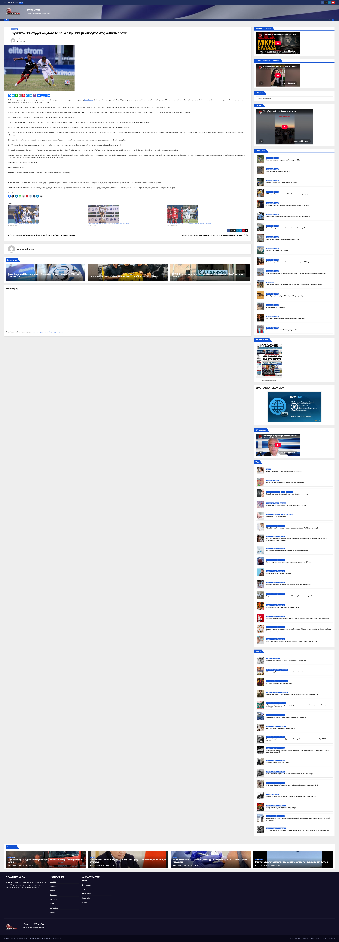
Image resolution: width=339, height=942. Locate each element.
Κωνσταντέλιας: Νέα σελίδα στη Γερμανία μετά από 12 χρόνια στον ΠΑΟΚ (123, 276)
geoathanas (24, 39)
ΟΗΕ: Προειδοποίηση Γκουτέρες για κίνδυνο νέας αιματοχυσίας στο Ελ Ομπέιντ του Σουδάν (294, 284)
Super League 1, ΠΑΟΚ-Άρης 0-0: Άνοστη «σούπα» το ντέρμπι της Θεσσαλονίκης (42, 235)
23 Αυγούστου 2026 (15, 865)
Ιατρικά (138, 20)
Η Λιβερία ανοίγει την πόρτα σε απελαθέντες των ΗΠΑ (283, 160)
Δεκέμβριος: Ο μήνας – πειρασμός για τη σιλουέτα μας (282, 607)
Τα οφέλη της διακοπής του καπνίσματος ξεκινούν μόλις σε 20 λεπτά (287, 494)
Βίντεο (52, 912)
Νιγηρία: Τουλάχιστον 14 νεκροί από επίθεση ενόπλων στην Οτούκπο (287, 228)
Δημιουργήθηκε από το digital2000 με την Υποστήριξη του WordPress (23, 938)
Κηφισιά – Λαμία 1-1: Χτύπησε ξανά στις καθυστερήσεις (23, 223)
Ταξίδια (120, 20)
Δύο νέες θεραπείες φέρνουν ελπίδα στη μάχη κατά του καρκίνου (286, 505)
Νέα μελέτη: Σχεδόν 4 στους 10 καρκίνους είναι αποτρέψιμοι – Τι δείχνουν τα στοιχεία (292, 528)
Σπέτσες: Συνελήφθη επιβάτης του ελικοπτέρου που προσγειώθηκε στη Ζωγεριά (291, 862)
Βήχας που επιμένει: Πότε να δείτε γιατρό (278, 573)
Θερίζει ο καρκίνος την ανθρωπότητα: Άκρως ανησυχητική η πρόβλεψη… (288, 562)
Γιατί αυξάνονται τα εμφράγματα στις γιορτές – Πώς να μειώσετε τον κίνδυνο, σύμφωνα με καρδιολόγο (297, 618)
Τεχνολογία (54, 908)
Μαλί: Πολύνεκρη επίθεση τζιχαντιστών (278, 171)
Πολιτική (41, 20)
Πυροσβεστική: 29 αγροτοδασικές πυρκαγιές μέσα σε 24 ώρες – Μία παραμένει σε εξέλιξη (45, 860)
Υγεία (52, 903)
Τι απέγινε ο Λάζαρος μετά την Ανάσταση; (279, 683)
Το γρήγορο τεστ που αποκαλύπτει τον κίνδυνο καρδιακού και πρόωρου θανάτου (291, 596)
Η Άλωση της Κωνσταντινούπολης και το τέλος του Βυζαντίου (285, 672)
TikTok (86, 902)
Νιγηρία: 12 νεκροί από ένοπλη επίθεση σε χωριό (281, 182)
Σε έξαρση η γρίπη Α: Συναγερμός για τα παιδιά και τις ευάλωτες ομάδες (288, 584)
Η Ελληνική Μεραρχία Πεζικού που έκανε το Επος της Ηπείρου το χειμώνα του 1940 (292, 785)
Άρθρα (324, 938)
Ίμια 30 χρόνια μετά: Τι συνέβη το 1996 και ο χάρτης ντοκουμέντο (286, 717)
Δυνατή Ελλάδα (33, 10)
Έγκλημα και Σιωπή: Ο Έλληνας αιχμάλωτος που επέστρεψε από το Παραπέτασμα (292, 694)
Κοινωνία (53, 895)
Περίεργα (166, 20)
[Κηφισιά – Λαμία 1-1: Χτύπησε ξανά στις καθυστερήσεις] (47, 214)
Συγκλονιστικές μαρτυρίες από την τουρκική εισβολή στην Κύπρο (286, 660)
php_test (297, 938)
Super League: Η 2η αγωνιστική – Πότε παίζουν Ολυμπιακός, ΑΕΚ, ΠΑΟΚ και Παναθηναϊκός (43, 275)
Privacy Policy (305, 938)
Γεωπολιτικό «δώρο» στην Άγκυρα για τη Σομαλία (281, 330)
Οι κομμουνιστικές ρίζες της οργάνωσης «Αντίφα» (281, 808)
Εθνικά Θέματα (73, 20)
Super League (88, 100)
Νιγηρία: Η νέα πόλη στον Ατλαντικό (277, 250)
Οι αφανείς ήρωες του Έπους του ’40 (277, 762)
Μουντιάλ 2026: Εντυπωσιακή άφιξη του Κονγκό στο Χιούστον (285, 318)
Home (292, 938)
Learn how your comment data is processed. (48, 332)
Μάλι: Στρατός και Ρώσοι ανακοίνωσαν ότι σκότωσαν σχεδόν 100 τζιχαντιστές (290, 262)
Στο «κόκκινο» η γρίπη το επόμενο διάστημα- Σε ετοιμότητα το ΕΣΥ (287, 551)
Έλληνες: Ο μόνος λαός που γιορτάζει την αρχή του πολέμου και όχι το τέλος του (291, 796)
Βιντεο (181, 20)
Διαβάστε (269, 491)
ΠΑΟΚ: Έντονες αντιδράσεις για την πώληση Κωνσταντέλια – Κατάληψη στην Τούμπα (207, 275)
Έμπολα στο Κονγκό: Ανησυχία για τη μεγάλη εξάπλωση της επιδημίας (288, 216)
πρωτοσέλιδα (266, 380)
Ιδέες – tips (155, 20)
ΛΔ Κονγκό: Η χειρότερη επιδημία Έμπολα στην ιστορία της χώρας (287, 194)
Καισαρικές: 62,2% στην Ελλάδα (276, 517)
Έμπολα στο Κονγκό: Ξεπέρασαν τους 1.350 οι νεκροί (282, 239)
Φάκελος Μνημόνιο (220, 20)
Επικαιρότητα (22, 20)
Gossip (146, 20)
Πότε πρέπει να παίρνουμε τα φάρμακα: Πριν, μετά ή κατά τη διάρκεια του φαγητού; (291, 641)
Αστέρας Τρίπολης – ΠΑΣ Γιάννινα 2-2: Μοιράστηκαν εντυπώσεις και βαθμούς (214, 235)
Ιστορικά (191, 20)
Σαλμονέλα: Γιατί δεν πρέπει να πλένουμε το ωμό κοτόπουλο (285, 483)
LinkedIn (87, 898)
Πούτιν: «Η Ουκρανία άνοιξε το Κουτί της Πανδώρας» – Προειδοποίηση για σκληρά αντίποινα (128, 860)
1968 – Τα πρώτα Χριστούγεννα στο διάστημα (280, 728)
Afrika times (87, 20)
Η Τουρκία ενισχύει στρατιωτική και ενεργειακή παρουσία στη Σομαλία (287, 205)
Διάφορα (93, 857)
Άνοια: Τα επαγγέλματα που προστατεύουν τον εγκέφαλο (283, 471)
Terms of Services (316, 938)
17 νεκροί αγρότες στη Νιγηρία (275, 307)
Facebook (87, 885)
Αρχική (12, 20)
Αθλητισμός (61, 20)
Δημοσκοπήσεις (99, 20)
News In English (204, 20)
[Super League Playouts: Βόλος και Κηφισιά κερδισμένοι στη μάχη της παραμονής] (206, 214)
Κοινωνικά (129, 20)
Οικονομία (50, 20)
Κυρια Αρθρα (283, 503)
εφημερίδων (273, 380)
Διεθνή (32, 20)
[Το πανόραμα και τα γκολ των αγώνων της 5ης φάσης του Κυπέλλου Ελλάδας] (127, 214)
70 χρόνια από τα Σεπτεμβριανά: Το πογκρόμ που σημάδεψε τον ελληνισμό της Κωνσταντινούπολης (297, 830)
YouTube (87, 894)
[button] (329, 20)
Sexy (173, 20)
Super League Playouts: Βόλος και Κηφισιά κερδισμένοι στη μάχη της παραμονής (189, 223)
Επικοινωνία (331, 938)
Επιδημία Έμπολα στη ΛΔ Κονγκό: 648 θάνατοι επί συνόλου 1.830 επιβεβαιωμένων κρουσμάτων (296, 273)
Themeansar (58, 938)
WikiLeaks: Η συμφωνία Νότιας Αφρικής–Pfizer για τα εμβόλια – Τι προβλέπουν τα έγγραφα (210, 860)
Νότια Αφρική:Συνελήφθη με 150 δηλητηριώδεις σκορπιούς (284, 296)
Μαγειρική (111, 20)
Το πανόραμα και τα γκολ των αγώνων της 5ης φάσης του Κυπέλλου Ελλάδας (109, 223)
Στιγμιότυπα (289, 491)
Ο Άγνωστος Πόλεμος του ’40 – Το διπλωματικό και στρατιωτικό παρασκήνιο (290, 774)
